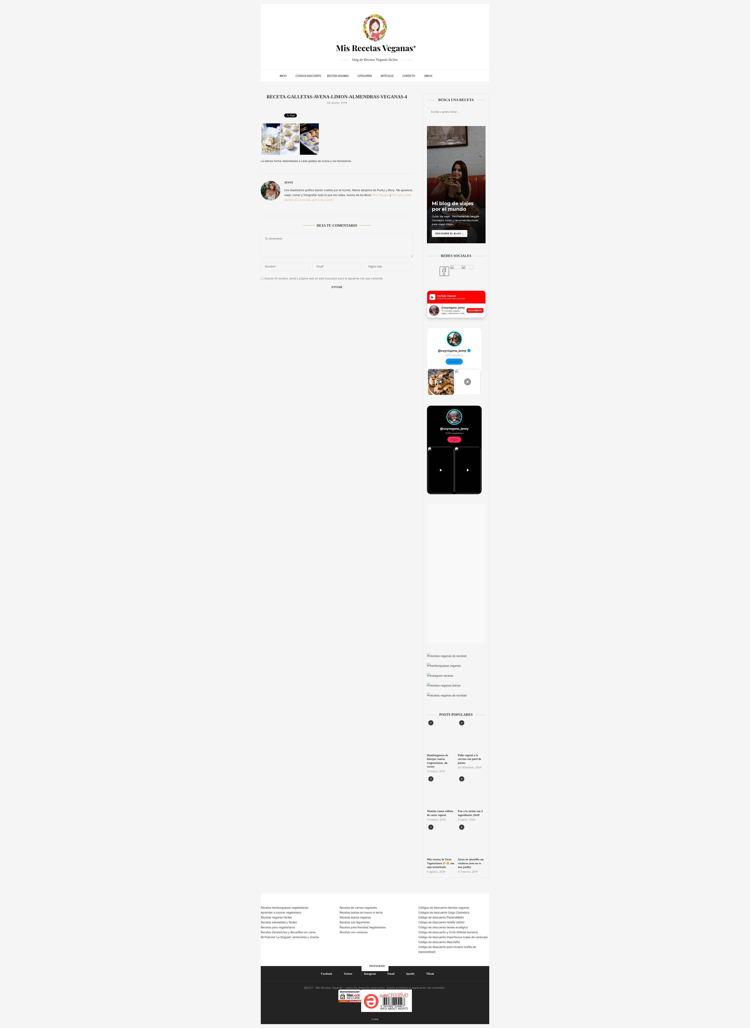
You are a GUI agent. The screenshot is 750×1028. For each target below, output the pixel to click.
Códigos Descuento (308, 76)
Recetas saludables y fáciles (279, 922)
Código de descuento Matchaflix (439, 942)
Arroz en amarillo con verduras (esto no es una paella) (471, 863)
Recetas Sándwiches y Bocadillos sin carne (288, 932)
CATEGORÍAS (364, 76)
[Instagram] (450, 76)
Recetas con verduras (354, 932)
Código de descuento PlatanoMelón (441, 917)
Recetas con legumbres (355, 922)
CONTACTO (408, 76)
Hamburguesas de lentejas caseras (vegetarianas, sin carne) (437, 761)
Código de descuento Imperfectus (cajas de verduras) (453, 937)
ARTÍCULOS (387, 76)
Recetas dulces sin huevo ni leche (361, 912)
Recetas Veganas (338, 76)
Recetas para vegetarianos (278, 927)
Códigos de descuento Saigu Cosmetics (443, 912)
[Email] (454, 76)
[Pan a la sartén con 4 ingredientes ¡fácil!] (471, 792)
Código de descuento (432, 932)
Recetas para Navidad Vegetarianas (363, 927)
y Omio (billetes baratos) (462, 932)
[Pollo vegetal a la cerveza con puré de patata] (471, 736)
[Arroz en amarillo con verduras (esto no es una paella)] (471, 840)
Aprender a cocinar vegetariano (281, 912)
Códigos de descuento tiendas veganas (443, 907)
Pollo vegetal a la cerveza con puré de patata (469, 759)
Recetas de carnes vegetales (358, 907)
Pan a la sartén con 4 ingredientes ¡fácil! (470, 813)
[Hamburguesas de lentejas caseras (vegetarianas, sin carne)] (440, 736)
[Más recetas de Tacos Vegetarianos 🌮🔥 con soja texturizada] (440, 840)
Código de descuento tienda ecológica (443, 927)
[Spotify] (458, 76)
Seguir (454, 439)
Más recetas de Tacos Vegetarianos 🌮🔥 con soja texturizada (440, 863)
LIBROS (428, 76)
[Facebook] (442, 76)
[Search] (469, 76)
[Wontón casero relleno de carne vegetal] (440, 792)
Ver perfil (454, 361)
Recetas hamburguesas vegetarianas (284, 907)
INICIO (283, 76)
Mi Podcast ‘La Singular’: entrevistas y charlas (290, 937)
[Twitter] (446, 76)
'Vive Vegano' (380, 195)
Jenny (288, 182)
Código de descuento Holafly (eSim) (441, 922)
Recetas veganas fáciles (276, 917)
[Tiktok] (463, 76)
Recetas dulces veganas (355, 917)
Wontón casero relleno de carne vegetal (440, 813)
